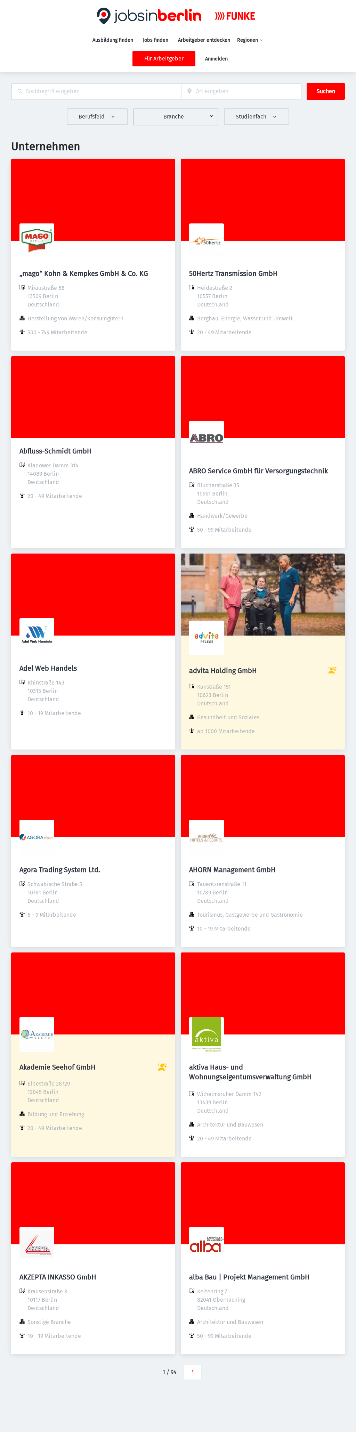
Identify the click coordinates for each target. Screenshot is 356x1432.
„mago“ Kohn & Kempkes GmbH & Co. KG (83, 273)
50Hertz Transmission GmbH (233, 273)
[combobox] (96, 91)
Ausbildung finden (112, 40)
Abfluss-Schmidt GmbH (55, 451)
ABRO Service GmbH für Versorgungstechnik (258, 471)
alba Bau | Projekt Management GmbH (249, 1277)
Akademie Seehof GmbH (57, 1067)
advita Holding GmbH (223, 670)
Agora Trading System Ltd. (59, 870)
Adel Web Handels (48, 668)
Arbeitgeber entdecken (204, 40)
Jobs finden (155, 40)
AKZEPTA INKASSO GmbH (57, 1277)
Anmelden (216, 59)
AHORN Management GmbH (232, 870)
